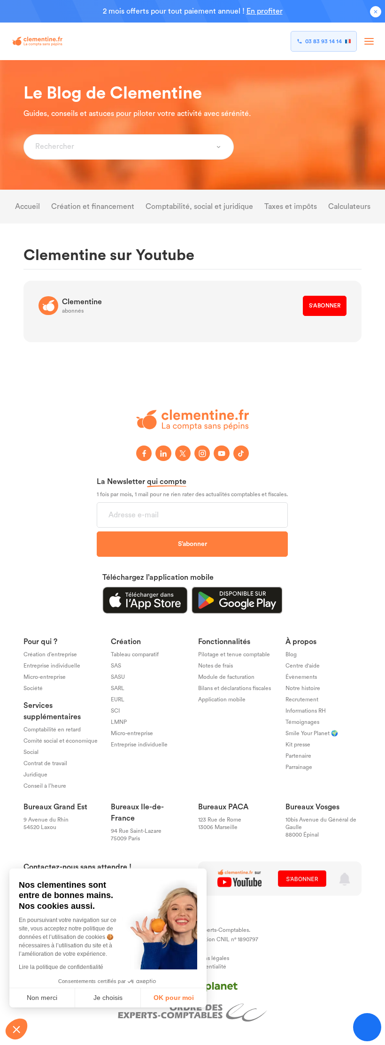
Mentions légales (207, 958)
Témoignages (302, 722)
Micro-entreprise (44, 677)
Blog (291, 655)
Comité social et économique (60, 741)
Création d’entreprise (50, 655)
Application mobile (222, 700)
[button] (16, 1029)
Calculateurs (349, 206)
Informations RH (305, 711)
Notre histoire (302, 689)
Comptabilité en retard (52, 730)
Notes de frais (215, 666)
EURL (117, 700)
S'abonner (324, 305)
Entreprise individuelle (51, 666)
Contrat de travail (45, 764)
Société (33, 689)
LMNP (119, 722)
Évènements (301, 677)
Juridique (35, 775)
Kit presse (297, 745)
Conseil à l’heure (44, 786)
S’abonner (192, 544)
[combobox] (123, 147)
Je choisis (108, 997)
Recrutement (301, 700)
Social (30, 752)
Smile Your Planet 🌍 (311, 734)
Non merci (42, 997)
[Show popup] (218, 147)
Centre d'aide (302, 666)
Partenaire (298, 756)
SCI (115, 711)
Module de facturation (226, 677)
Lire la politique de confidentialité (61, 967)
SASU (118, 677)
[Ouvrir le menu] (369, 41)
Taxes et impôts (290, 206)
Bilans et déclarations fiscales (234, 689)
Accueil (27, 206)
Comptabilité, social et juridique (199, 206)
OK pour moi (174, 997)
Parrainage (298, 767)
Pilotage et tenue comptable (234, 655)
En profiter (264, 11)
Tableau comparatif (135, 655)
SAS (116, 666)
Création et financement (92, 206)
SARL (117, 689)
